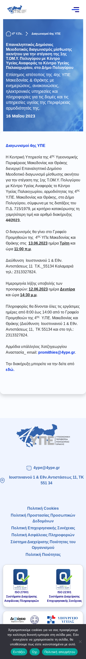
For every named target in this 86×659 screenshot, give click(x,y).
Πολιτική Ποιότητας (43, 555)
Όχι (34, 652)
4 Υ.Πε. (17, 33)
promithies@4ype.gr (56, 352)
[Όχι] (80, 641)
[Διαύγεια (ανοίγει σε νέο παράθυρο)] (23, 619)
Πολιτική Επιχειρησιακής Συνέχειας (43, 528)
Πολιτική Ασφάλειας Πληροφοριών (43, 535)
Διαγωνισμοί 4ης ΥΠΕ (46, 33)
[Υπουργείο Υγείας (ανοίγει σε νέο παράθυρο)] (62, 619)
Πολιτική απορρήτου (59, 652)
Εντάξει (19, 652)
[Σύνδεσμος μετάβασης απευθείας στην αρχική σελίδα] (43, 435)
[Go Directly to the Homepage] (17, 9)
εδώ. (10, 370)
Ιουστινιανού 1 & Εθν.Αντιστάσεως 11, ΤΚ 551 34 (46, 480)
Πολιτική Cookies (43, 508)
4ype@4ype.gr (46, 468)
